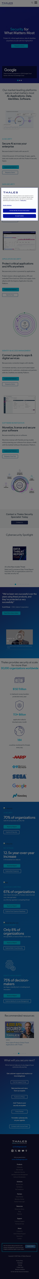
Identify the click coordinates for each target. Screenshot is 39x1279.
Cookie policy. (23, 200)
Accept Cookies (19, 216)
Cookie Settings (7, 205)
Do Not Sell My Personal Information (19, 210)
